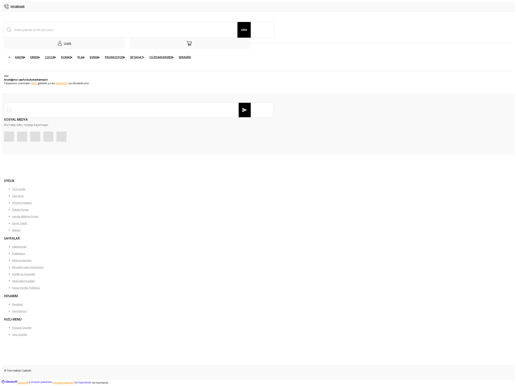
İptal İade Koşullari (23, 281)
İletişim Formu (20, 209)
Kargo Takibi (19, 223)
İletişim (16, 230)
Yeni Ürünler (19, 334)
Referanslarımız (22, 260)
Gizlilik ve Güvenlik (23, 274)
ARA (244, 29)
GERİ (34, 83)
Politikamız (18, 253)
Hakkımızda (19, 246)
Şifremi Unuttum (22, 202)
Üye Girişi (18, 196)
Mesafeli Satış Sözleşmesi (28, 267)
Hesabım (17, 304)
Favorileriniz (19, 311)
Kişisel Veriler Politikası (26, 288)
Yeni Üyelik (18, 189)
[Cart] (190, 43)
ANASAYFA (61, 83)
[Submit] (245, 110)
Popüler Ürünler (22, 327)
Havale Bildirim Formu (25, 216)
